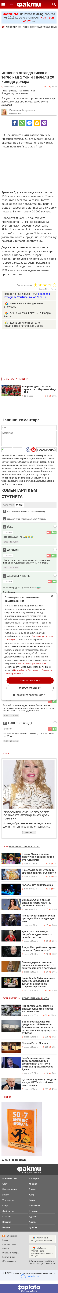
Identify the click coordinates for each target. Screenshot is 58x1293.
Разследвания (9, 1189)
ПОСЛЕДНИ (8, 505)
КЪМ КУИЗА (29, 833)
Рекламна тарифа (10, 1253)
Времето (6, 1222)
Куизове (33, 1227)
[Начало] (29, 4)
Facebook (44, 293)
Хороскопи (34, 1205)
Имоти (5, 1194)
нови (45, 998)
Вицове (6, 1227)
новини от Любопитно (24, 846)
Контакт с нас (8, 1257)
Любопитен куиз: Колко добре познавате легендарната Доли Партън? (26, 815)
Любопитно (14, 27)
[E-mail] (37, 123)
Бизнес (32, 1189)
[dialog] (29, 646)
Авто (31, 1194)
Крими (32, 1200)
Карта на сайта (9, 1244)
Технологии (8, 1200)
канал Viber (36, 297)
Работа (5, 1248)
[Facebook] (15, 123)
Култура (33, 1211)
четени (15, 998)
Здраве (32, 1216)
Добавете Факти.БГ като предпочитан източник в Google (23, 324)
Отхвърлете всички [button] (30, 688)
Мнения (33, 1184)
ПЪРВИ (19, 505)
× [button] (52, 596)
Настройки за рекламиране (32, 663)
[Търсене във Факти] (54, 4)
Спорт (5, 1205)
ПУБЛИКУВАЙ (46, 449)
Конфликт (7, 1216)
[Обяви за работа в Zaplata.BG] (29, 1288)
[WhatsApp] (22, 123)
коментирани (31, 998)
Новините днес (10, 1178)
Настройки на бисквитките (27, 670)
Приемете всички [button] (30, 680)
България (34, 1178)
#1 (16, 588)
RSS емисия (11, 1236)
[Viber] (44, 123)
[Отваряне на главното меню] (3, 4)
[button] (29, 695)
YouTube (22, 297)
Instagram (10, 297)
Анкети (32, 1222)
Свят (4, 1184)
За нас (5, 1240)
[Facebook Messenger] (29, 123)
